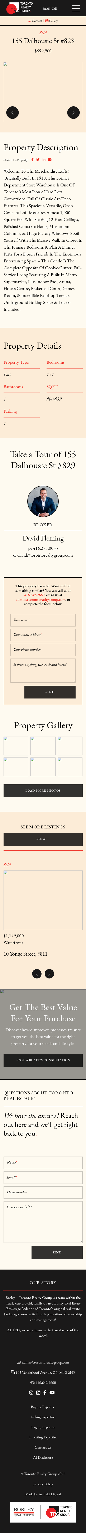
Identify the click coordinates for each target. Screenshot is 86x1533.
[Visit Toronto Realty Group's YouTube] (52, 1393)
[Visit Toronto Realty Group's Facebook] (44, 1393)
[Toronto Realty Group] (19, 8)
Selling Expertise (43, 1417)
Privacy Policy (43, 1484)
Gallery (53, 21)
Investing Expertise (43, 1437)
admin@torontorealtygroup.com (40, 599)
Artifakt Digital (50, 1494)
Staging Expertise (43, 1427)
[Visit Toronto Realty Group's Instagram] (31, 1393)
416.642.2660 (34, 594)
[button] (75, 8)
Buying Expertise (43, 1407)
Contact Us (43, 1447)
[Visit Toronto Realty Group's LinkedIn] (38, 1393)
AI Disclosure (43, 1457)
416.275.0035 (45, 548)
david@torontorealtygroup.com (45, 555)
